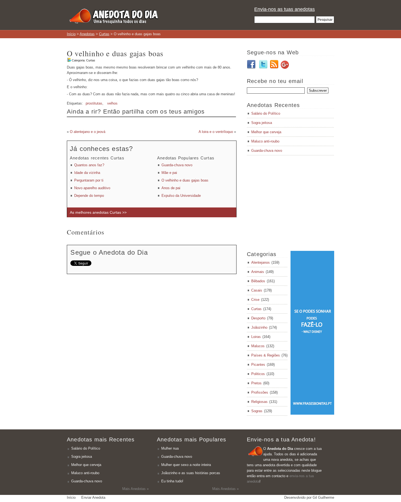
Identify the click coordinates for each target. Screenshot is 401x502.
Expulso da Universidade (181, 196)
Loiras (256, 337)
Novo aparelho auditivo (92, 188)
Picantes (258, 365)
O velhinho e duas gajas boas (184, 180)
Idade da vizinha (87, 173)
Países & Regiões (265, 355)
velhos (112, 103)
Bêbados (258, 281)
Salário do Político (265, 113)
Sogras (256, 411)
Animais (257, 272)
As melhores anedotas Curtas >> (98, 212)
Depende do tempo (89, 196)
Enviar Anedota (93, 497)
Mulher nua (170, 448)
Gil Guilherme (323, 497)
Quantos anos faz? (89, 165)
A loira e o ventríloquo (216, 132)
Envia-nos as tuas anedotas (284, 9)
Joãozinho (259, 327)
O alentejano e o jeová (87, 132)
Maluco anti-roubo (265, 141)
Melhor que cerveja (266, 132)
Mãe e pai (169, 173)
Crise (255, 300)
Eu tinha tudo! (172, 481)
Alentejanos (260, 262)
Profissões (259, 392)
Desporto (258, 318)
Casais (256, 290)
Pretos (256, 383)
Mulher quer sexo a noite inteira (186, 465)
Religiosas (259, 402)
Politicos (258, 374)
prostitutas (94, 103)
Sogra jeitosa (261, 123)
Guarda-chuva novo (176, 165)
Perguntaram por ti (88, 180)
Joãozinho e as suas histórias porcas (190, 473)
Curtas (104, 34)
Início (71, 34)
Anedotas (87, 34)
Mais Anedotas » (135, 489)
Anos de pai (170, 188)
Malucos (258, 346)
